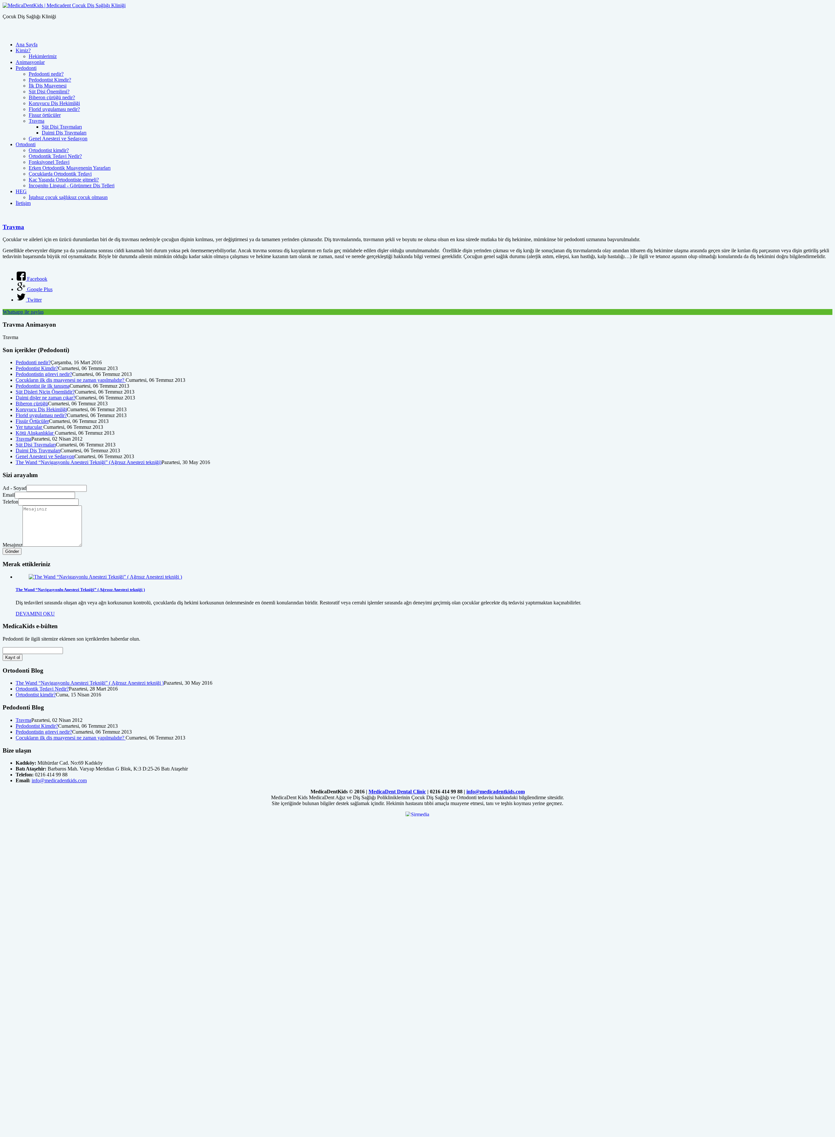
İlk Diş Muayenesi (48, 85)
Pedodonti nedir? (46, 74)
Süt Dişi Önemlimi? (49, 91)
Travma (36, 121)
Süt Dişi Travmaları (62, 127)
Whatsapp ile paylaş (23, 312)
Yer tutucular (29, 427)
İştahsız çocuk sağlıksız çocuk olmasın (68, 197)
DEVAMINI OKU (35, 613)
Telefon (10, 502)
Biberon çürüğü (32, 403)
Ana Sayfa (27, 44)
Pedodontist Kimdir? (50, 80)
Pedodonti (26, 68)
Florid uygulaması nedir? (54, 109)
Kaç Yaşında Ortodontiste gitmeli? (64, 179)
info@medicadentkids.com (59, 780)
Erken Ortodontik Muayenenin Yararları (70, 168)
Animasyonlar (30, 62)
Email (9, 495)
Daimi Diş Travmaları (64, 132)
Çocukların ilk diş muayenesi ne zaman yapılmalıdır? (71, 380)
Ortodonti (26, 144)
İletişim (23, 203)
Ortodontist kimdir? (49, 150)
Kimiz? (23, 50)
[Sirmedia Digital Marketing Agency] (417, 814)
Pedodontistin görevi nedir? (44, 374)
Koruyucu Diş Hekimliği (54, 103)
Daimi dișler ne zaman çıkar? (45, 397)
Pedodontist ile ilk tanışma (42, 386)
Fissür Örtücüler (32, 421)
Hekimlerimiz (43, 56)
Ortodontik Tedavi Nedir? (55, 156)
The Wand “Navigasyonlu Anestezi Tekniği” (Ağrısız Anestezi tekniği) (88, 462)
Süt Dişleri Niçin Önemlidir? (45, 392)
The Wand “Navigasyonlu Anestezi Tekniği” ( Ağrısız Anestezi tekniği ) (80, 589)
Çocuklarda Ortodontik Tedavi (60, 174)
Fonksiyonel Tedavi (49, 162)
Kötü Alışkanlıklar (35, 433)
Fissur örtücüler (45, 115)
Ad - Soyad (14, 488)
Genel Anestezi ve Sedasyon (58, 138)
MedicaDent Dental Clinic (397, 791)
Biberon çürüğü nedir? (52, 97)
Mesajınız (13, 545)
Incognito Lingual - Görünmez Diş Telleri (71, 185)
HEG (21, 191)
